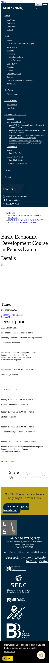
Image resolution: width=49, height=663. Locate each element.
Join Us (10, 30)
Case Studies (12, 147)
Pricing (7, 170)
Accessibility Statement (36, 552)
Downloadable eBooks (16, 122)
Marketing (11, 54)
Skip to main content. (10, 2)
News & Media (10, 101)
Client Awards (12, 94)
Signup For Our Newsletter (16, 508)
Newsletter (11, 108)
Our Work (8, 90)
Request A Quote (13, 200)
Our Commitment (14, 26)
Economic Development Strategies (21, 44)
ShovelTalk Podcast (15, 157)
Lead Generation (15, 60)
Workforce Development (17, 164)
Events (9, 150)
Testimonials (12, 105)
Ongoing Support (14, 74)
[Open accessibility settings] (4, 658)
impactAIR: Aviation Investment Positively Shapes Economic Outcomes (27, 131)
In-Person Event (7, 461)
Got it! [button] (8, 658)
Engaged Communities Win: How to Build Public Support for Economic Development (27, 137)
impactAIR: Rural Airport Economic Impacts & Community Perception (26, 126)
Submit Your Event (16, 153)
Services (7, 36)
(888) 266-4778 (27, 545)
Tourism (10, 77)
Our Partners (12, 23)
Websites (10, 50)
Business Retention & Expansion (20, 80)
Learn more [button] (9, 651)
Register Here (6, 317)
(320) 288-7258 (26, 547)
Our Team (11, 20)
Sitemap (21, 552)
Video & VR (12, 64)
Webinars (10, 119)
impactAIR (11, 83)
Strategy (10, 40)
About (7, 16)
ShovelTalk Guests (15, 160)
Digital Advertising (16, 57)
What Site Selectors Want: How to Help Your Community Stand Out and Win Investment (25, 142)
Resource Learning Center (15, 114)
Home (5, 552)
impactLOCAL (13, 47)
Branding (10, 67)
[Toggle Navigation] (45, 4)
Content (10, 70)
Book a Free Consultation (16, 196)
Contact (7, 177)
